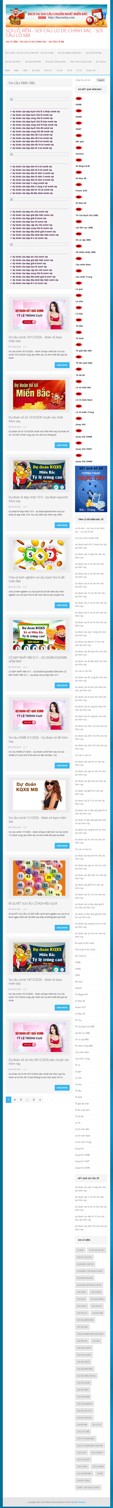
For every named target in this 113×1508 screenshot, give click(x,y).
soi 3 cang (96, 1292)
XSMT (25, 70)
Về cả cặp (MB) (83, 239)
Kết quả (36, 70)
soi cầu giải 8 (83, 1362)
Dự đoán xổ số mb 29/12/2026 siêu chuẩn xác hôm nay (39, 1062)
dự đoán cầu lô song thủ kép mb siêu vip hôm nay (90, 708)
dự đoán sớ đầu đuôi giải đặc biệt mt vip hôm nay (90, 821)
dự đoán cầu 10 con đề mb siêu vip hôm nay (90, 595)
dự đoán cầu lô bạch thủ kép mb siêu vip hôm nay (90, 689)
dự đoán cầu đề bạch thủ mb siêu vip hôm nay (91, 653)
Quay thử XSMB (84, 436)
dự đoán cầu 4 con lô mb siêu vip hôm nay (91, 604)
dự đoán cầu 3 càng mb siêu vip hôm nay (90, 556)
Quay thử (91, 70)
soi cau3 (81, 1299)
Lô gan (79, 289)
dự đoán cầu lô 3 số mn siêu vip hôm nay (90, 896)
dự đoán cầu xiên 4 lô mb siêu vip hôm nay (91, 747)
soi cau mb (97, 1313)
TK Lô (69, 70)
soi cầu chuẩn (84, 1355)
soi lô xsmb (98, 1466)
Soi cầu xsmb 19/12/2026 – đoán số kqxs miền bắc (35, 981)
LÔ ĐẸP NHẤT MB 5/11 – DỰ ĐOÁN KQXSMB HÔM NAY (38, 659)
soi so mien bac (84, 1473)
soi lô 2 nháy (83, 1459)
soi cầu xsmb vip (84, 1404)
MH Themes (80, 1502)
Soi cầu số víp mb (93, 53)
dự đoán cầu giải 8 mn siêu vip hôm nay (89, 886)
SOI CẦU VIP (82, 1341)
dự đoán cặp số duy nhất (89, 1285)
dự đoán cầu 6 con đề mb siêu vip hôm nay (89, 575)
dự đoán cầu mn (85, 1278)
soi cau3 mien (97, 1299)
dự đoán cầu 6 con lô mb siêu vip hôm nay (91, 614)
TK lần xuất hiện (84, 362)
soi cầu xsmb (83, 1396)
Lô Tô (79, 70)
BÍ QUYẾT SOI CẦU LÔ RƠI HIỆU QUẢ (33, 903)
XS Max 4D (81, 178)
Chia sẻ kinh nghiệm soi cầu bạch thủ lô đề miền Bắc (37, 579)
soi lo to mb (83, 1431)
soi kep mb (82, 1424)
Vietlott (48, 70)
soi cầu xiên (82, 1389)
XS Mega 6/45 (83, 166)
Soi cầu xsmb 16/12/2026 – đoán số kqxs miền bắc (35, 339)
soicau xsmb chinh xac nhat (90, 1334)
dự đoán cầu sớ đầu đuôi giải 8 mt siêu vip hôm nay (91, 812)
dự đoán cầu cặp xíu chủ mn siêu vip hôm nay (90, 867)
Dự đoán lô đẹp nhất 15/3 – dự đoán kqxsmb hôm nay (38, 499)
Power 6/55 (81, 190)
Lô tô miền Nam (84, 399)
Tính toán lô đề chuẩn (81, 61)
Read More (62, 365)
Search (101, 80)
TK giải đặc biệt (84, 350)
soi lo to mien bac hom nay (90, 1445)
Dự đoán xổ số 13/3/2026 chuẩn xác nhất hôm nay (36, 419)
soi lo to (96, 1424)
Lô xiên (79, 301)
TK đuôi (80, 338)
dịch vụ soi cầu (84, 1257)
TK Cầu (60, 70)
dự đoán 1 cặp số (85, 1264)
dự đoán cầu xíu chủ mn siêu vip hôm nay (90, 935)
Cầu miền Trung (84, 276)
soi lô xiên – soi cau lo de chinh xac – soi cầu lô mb (29, 53)
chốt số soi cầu (96, 1250)
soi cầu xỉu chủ (84, 1410)
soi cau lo (82, 1313)
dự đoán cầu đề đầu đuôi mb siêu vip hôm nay (91, 663)
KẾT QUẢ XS (101, 61)
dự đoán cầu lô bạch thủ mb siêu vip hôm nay (90, 698)
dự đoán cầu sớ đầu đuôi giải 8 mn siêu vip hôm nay (89, 906)
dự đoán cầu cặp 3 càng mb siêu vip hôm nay (90, 634)
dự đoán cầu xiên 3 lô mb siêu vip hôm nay (91, 737)
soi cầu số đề (83, 1383)
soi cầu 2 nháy (84, 1348)
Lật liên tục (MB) (84, 227)
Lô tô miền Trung (85, 412)
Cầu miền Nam (83, 264)
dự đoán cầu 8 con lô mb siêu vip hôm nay (91, 624)
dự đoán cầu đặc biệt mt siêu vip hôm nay (90, 783)
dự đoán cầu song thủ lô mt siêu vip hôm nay (90, 831)
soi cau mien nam (85, 1320)
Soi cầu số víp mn (33, 61)
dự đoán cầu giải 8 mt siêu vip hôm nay (89, 792)
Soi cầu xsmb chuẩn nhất (69, 53)
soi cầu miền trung (86, 1376)
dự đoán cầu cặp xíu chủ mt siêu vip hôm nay (90, 773)
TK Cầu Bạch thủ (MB (84, 1026)
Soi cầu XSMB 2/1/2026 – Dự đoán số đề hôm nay (38, 739)
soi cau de (97, 1306)
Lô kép (79, 313)
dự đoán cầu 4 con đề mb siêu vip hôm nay (89, 565)
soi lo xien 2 (97, 1452)
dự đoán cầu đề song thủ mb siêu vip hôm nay (91, 679)
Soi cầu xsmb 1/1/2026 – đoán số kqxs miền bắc (37, 820)
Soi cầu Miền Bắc (85, 1369)
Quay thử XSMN (84, 461)
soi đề (100, 1473)
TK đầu (79, 325)
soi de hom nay (84, 1417)
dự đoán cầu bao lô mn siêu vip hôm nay (90, 857)
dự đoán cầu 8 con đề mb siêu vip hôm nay (89, 585)
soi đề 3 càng (83, 1480)
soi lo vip (81, 1452)
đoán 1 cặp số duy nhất (88, 1487)
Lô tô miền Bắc (83, 387)
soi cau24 (81, 1306)
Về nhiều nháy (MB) (86, 252)
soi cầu (96, 1341)
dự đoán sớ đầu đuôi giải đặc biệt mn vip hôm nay (90, 916)
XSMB (7, 70)
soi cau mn (82, 1327)
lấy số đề (81, 1292)
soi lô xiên (82, 1466)
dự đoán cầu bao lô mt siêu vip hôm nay (90, 763)
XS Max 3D (81, 203)
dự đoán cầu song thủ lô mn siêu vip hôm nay (90, 925)
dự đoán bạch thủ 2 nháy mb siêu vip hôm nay (91, 546)
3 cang (80, 1250)
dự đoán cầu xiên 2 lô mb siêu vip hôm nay (91, 728)
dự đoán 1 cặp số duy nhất (90, 1271)
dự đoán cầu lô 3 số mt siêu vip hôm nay (90, 802)
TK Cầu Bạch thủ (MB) (87, 215)
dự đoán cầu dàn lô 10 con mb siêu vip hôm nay (89, 643)
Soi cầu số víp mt (13, 61)
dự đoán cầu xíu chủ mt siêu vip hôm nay (90, 841)
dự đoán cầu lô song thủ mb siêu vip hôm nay (90, 718)
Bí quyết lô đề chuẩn (55, 61)
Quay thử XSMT (84, 449)
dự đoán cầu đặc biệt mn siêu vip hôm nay (90, 877)
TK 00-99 (80, 375)
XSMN (16, 70)
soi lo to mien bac (85, 1438)
